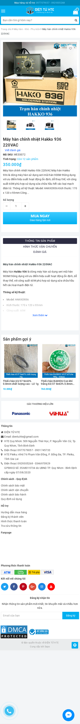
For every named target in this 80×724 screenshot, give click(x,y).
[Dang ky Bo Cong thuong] (38, 631)
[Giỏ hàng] (74, 12)
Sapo (47, 646)
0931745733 (42, 450)
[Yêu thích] (70, 48)
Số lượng (8, 199)
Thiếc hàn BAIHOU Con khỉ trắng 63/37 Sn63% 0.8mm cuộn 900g (57, 383)
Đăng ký (70, 615)
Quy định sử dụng (11, 499)
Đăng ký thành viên (12, 516)
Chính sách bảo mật (13, 485)
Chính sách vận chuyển (14, 490)
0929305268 (25, 463)
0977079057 (25, 450)
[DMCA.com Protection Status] (14, 631)
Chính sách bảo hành (13, 494)
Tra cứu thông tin (11, 525)
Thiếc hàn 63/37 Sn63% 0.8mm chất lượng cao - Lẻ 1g (21, 382)
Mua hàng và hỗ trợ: (39, 2)
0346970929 (42, 463)
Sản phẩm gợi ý (17, 339)
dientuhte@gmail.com (25, 436)
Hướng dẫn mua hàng (14, 512)
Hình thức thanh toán (14, 521)
